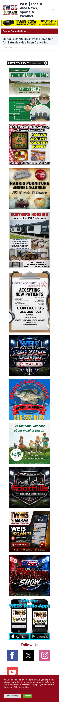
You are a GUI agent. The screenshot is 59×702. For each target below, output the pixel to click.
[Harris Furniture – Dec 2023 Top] (29, 188)
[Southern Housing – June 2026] (29, 240)
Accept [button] (28, 696)
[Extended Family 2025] (29, 443)
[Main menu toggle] (53, 10)
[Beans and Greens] (29, 144)
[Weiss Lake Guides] (29, 399)
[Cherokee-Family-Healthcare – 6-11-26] (29, 301)
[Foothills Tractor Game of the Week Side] (29, 487)
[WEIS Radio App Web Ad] (29, 619)
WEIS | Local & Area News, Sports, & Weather (31, 10)
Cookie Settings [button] (12, 696)
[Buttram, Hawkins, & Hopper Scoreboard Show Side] (29, 575)
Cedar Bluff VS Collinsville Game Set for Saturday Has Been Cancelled (28, 40)
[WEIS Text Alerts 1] (29, 531)
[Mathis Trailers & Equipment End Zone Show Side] (29, 355)
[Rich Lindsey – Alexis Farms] (29, 95)
